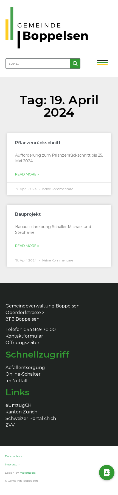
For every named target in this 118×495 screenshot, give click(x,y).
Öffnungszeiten (23, 342)
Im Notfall (16, 380)
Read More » (27, 174)
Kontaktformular (24, 336)
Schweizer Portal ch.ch (30, 418)
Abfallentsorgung (25, 367)
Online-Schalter (23, 374)
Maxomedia (27, 472)
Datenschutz (14, 456)
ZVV (10, 425)
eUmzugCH (18, 405)
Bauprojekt (28, 214)
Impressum (13, 464)
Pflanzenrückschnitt (38, 142)
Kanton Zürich (21, 412)
